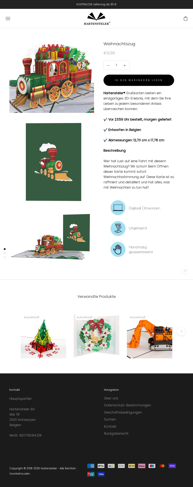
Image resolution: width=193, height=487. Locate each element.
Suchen (110, 419)
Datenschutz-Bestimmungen (127, 405)
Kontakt (110, 426)
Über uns (111, 398)
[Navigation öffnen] (8, 18)
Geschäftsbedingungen (123, 412)
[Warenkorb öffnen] (185, 18)
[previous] (12, 331)
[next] (181, 331)
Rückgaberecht (116, 433)
